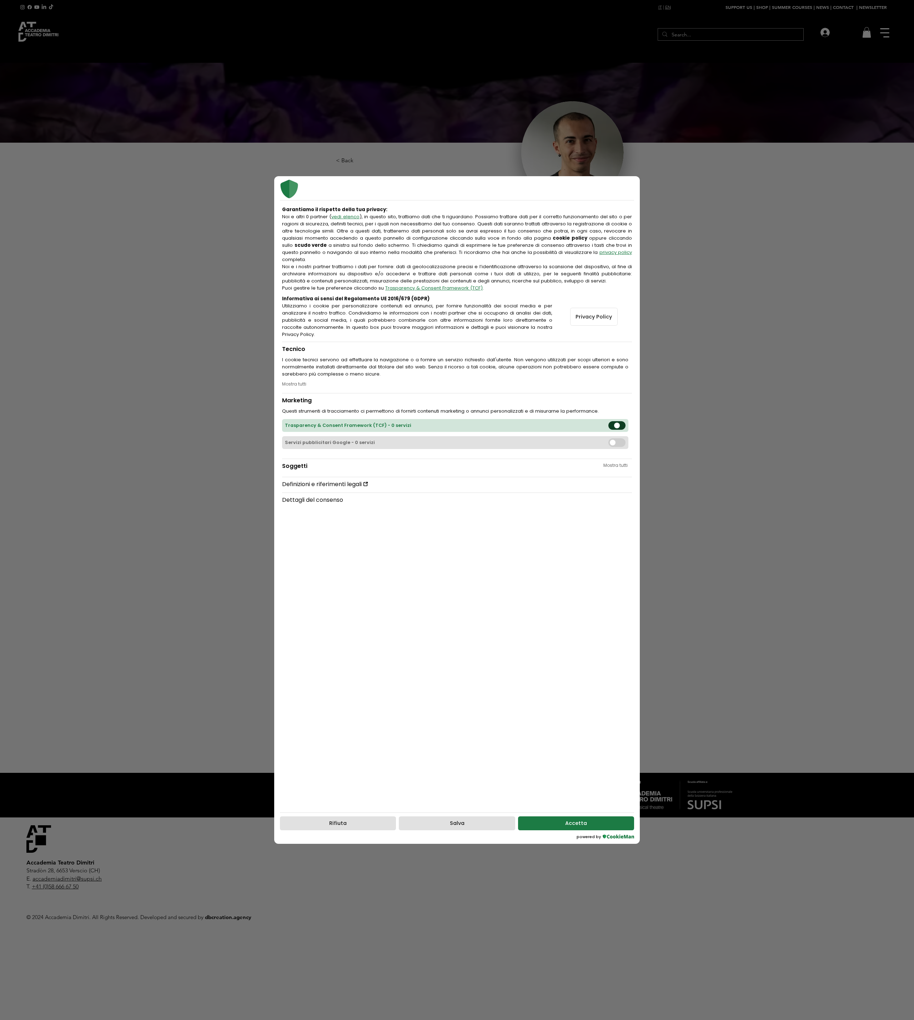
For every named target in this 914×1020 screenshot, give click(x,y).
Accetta (576, 823)
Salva (457, 823)
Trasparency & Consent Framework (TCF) (434, 288)
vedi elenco (345, 216)
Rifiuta (338, 823)
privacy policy (615, 252)
